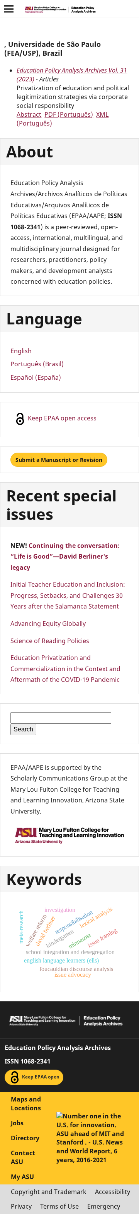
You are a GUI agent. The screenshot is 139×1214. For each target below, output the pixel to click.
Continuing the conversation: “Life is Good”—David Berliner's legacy (65, 556)
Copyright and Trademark (48, 1192)
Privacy (21, 1206)
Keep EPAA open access (61, 418)
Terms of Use (59, 1206)
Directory (25, 1138)
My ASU (22, 1177)
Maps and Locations (26, 1103)
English (21, 351)
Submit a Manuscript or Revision (58, 459)
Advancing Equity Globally (48, 623)
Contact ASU (23, 1157)
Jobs (17, 1123)
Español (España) (35, 377)
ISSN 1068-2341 (28, 1061)
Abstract (29, 114)
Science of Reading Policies (49, 641)
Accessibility (112, 1192)
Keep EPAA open (40, 1077)
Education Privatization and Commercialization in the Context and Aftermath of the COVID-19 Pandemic (65, 668)
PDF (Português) (68, 114)
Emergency (103, 1206)
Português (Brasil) (37, 364)
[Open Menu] (9, 9)
